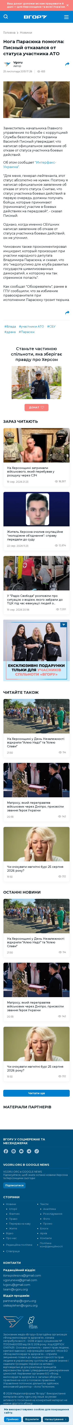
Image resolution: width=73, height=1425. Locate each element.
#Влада (10, 326)
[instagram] (13, 1153)
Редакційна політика (19, 1244)
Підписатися (14, 1185)
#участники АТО (31, 326)
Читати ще (36, 1093)
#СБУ (51, 326)
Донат (34, 407)
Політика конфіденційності (51, 1245)
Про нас (11, 1238)
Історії (13, 1208)
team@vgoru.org (15, 1289)
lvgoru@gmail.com (16, 1285)
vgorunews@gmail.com (20, 1280)
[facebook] (6, 1153)
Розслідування (52, 1213)
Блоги (44, 1228)
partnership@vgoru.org (19, 1301)
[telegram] (29, 1153)
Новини (26, 32)
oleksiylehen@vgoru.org (20, 1305)
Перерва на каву (20, 1223)
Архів (43, 1233)
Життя (13, 1228)
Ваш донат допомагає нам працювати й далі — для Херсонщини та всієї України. (36, 5)
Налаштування (54, 1419)
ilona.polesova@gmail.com (22, 1275)
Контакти (46, 1238)
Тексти (44, 1204)
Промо (47, 1223)
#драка (10, 332)
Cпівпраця (13, 1251)
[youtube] (21, 1153)
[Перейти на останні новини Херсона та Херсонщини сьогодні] (35, 17)
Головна (9, 32)
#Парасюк (27, 332)
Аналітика (49, 1208)
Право (13, 1218)
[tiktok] (36, 1153)
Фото (46, 1218)
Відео (9, 1233)
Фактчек (14, 1213)
